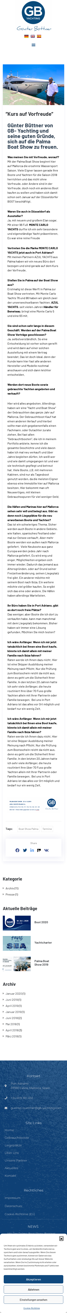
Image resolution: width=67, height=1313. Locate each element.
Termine (47, 828)
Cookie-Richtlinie (31, 1308)
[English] (33, 36)
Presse (10, 894)
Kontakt (10, 1175)
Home (9, 1130)
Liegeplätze (13, 1145)
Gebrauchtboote (17, 1137)
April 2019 (12, 1005)
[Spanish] (39, 36)
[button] (61, 1238)
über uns (12, 1153)
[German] (26, 36)
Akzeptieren (33, 1279)
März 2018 (12, 1036)
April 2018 (12, 1030)
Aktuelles (11, 1168)
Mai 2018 (11, 1024)
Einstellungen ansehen (33, 1299)
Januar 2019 (13, 1012)
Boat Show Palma (28, 828)
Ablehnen (33, 1289)
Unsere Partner (16, 1160)
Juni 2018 (12, 1018)
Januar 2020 (14, 993)
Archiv (10, 888)
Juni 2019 (12, 999)
